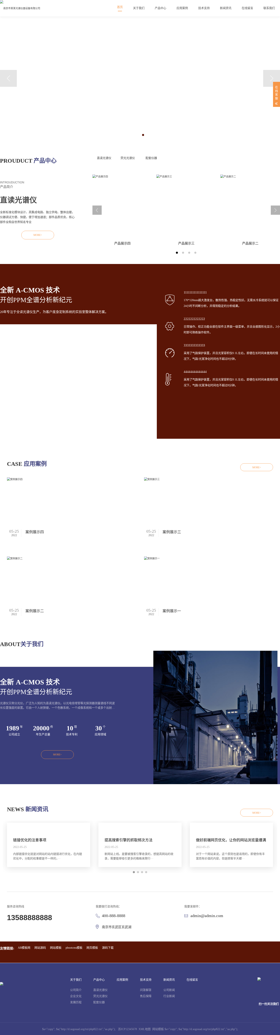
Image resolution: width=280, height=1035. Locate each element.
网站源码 (40, 947)
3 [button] (189, 253)
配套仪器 (151, 158)
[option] (140, 78)
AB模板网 (24, 947)
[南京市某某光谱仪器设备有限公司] (20, 8)
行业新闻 (169, 996)
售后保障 (145, 996)
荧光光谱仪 (128, 158)
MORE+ (37, 235)
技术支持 (145, 979)
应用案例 (122, 979)
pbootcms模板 (74, 947)
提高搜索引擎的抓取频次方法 (129, 840)
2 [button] (143, 135)
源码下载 (108, 947)
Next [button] (271, 78)
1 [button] (137, 135)
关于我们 (76, 979)
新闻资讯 (169, 979)
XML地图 (145, 1029)
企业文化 (76, 996)
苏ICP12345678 (127, 1029)
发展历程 (76, 1002)
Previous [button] (8, 78)
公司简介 (76, 990)
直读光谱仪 (104, 158)
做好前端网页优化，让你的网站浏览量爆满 (231, 840)
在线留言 (192, 979)
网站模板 (55, 947)
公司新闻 (169, 990)
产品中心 (99, 979)
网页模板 (92, 947)
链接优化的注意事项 (29, 840)
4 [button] (195, 253)
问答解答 (145, 990)
